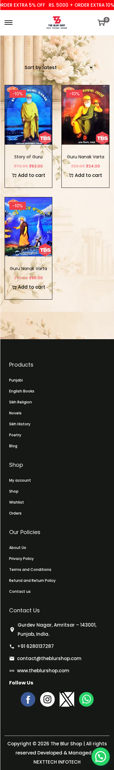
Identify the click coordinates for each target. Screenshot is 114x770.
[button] (101, 756)
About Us (17, 547)
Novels (15, 413)
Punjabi (16, 380)
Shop (14, 491)
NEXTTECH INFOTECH (57, 762)
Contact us (20, 591)
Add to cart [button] (31, 175)
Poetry (15, 435)
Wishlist (16, 502)
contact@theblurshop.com (49, 658)
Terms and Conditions (30, 569)
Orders (15, 513)
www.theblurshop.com (43, 670)
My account (20, 480)
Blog (13, 445)
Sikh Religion (20, 402)
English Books (21, 391)
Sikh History (19, 424)
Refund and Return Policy (32, 580)
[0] (101, 22)
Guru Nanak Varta (28, 268)
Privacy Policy (21, 558)
